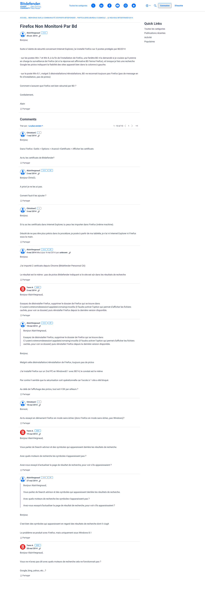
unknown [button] (63, 252)
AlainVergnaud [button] (33, 33)
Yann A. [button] (30, 287)
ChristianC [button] (31, 133)
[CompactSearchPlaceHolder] (155, 5)
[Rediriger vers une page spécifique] (136, 126)
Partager (25, 109)
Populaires (149, 41)
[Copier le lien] (39, 35)
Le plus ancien (35, 126)
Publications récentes (154, 33)
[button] (23, 34)
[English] (31, 5)
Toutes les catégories (154, 29)
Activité (148, 37)
